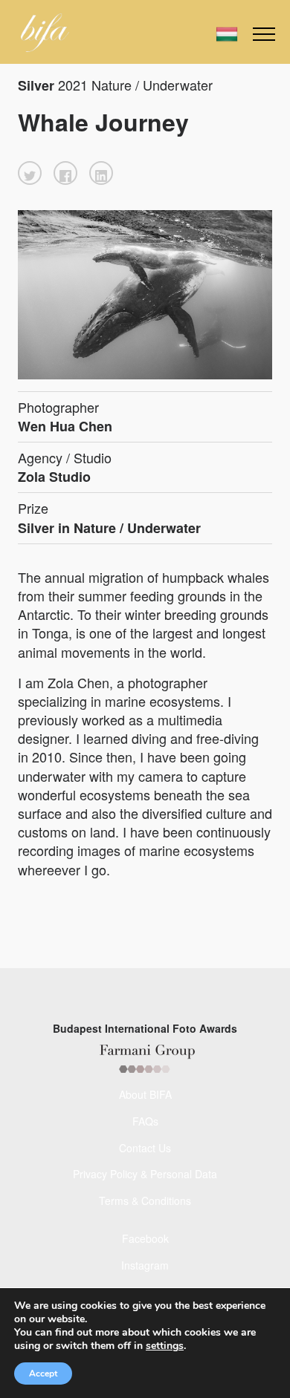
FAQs (145, 1121)
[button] (30, 173)
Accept (43, 1373)
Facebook (145, 1238)
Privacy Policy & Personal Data (145, 1173)
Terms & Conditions (145, 1200)
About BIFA (145, 1094)
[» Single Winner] (45, 32)
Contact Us (145, 1147)
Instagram (145, 1265)
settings (165, 1346)
